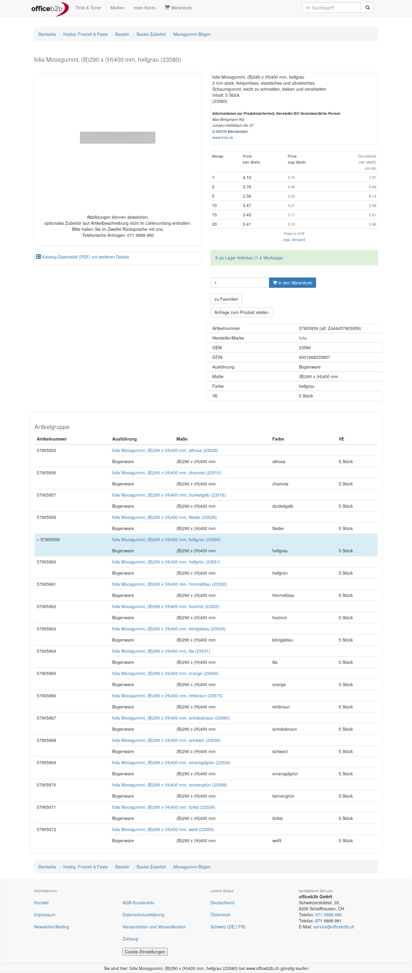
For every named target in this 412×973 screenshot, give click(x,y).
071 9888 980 (328, 915)
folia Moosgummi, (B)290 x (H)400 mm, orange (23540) (165, 673)
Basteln (122, 34)
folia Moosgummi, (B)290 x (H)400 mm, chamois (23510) (166, 472)
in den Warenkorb (294, 283)
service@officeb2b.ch (333, 927)
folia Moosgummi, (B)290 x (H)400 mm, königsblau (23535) (169, 629)
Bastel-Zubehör (151, 34)
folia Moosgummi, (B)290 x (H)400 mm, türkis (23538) (163, 807)
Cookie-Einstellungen (145, 952)
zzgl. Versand (294, 239)
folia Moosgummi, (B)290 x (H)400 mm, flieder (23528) (164, 517)
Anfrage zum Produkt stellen (241, 312)
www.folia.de (222, 137)
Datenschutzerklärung (143, 915)
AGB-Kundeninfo (138, 902)
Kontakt (41, 902)
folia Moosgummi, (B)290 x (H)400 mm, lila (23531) (161, 651)
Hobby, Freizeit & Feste (85, 34)
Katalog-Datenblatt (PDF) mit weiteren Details (85, 257)
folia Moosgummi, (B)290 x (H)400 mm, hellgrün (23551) (166, 562)
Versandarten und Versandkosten (154, 927)
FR (241, 927)
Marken (117, 8)
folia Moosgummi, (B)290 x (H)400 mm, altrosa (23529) (165, 450)
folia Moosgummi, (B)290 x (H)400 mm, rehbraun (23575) (167, 695)
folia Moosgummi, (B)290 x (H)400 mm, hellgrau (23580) (166, 539)
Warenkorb (181, 8)
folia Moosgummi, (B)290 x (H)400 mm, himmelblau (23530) (169, 584)
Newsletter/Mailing (51, 927)
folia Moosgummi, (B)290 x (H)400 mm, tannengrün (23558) (169, 785)
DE (232, 927)
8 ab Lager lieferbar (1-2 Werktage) (249, 258)
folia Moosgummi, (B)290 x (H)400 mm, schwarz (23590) (166, 740)
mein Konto (145, 8)
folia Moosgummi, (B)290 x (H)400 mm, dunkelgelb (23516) (169, 495)
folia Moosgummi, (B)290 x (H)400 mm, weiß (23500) (163, 829)
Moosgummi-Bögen (192, 34)
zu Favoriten (226, 299)
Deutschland (222, 902)
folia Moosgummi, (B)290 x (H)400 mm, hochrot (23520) (166, 606)
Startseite (47, 34)
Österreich (220, 915)
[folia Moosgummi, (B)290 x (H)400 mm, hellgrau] (118, 138)
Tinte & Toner (88, 8)
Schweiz (218, 927)
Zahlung (130, 939)
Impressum (44, 915)
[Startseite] (50, 7)
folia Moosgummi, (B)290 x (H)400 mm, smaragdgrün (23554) (171, 762)
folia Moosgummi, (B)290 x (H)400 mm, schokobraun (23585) (171, 718)
